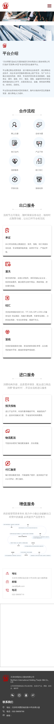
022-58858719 (18, 594)
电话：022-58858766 (15, 711)
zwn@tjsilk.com (18, 586)
